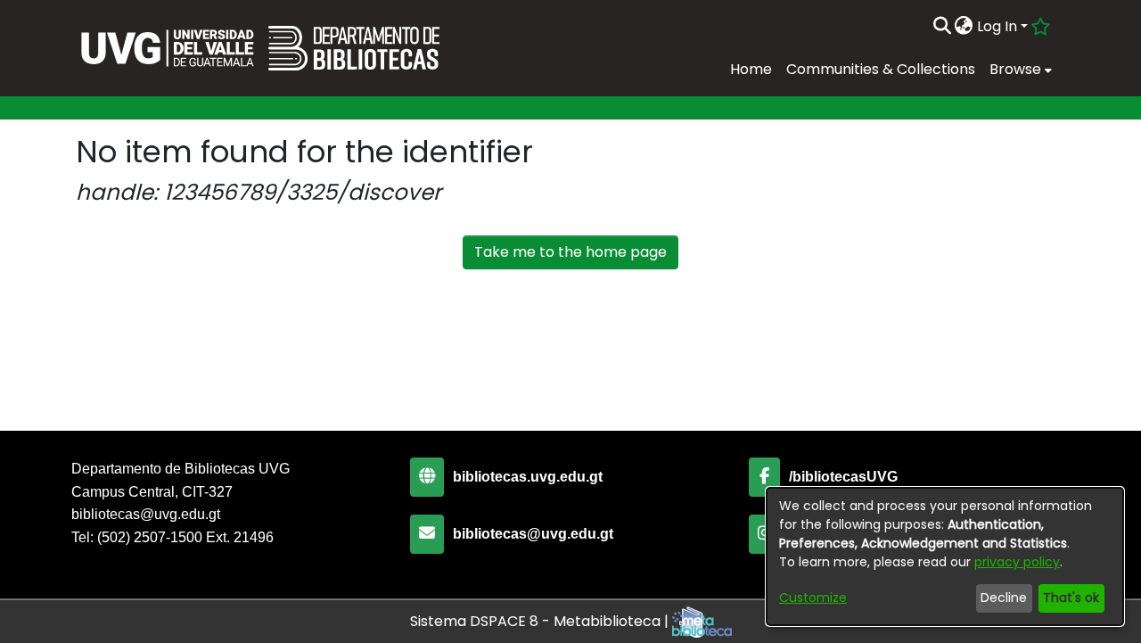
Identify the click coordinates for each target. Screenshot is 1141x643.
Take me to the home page (570, 252)
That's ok (1071, 597)
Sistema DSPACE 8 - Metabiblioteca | (541, 621)
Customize (813, 597)
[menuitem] (964, 26)
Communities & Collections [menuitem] (880, 69)
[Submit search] (942, 26)
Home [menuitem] (751, 69)
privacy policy (1017, 562)
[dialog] (945, 556)
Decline (1004, 597)
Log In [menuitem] (997, 26)
